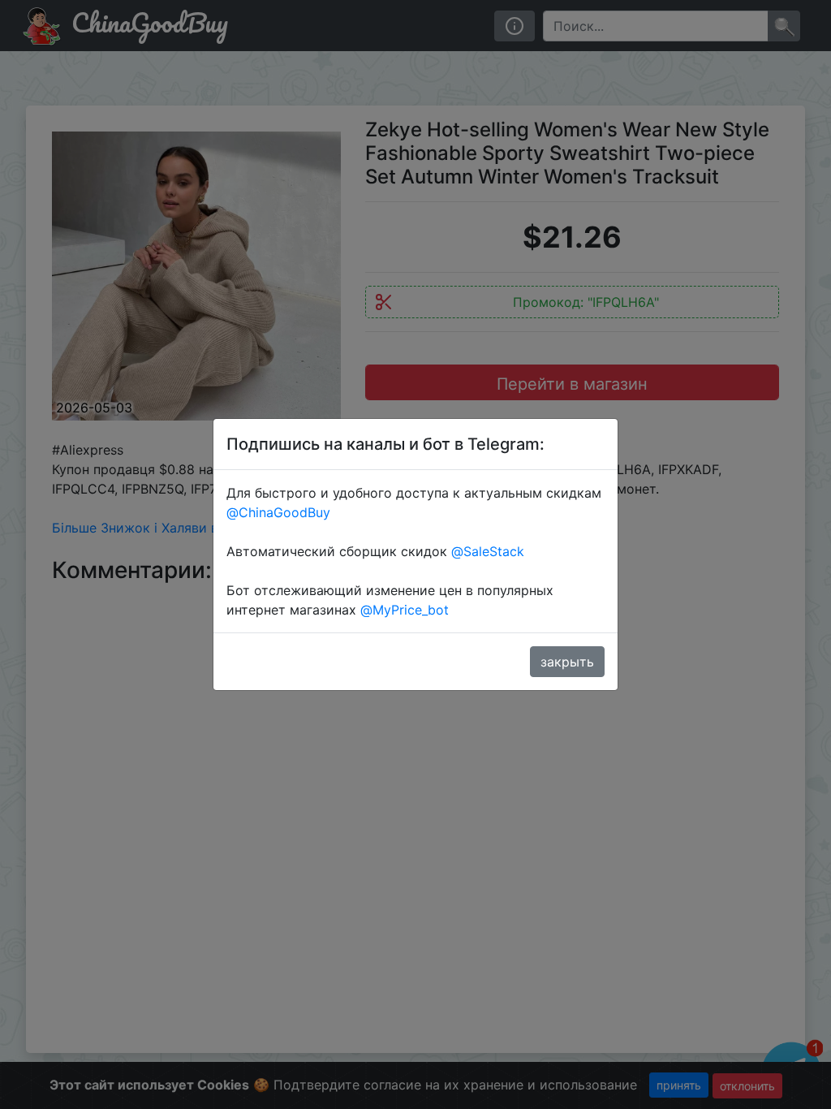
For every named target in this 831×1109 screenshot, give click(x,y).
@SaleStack (487, 551)
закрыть (567, 662)
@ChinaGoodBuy (278, 512)
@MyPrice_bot (404, 610)
